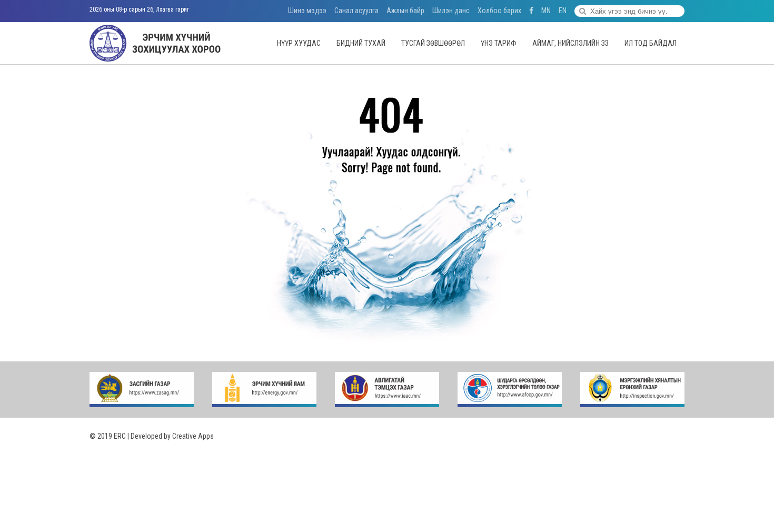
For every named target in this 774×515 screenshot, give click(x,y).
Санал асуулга (356, 10)
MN (546, 10)
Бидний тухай (360, 43)
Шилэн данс (451, 10)
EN (563, 10)
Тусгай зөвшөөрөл (433, 43)
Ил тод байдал (650, 43)
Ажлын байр (405, 10)
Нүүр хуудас (299, 43)
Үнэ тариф (499, 43)
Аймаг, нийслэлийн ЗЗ (570, 43)
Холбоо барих (499, 10)
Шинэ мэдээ (307, 10)
